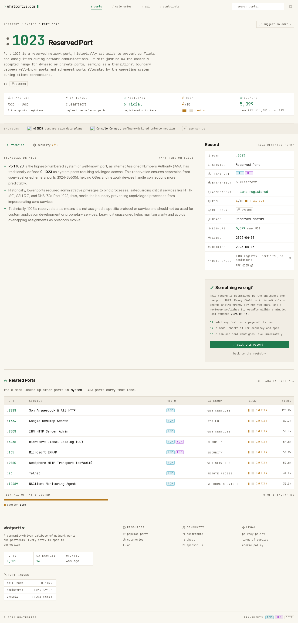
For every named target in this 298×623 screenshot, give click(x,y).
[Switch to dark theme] (290, 6)
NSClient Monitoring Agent (52, 484)
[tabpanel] (99, 189)
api (146, 6)
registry (11, 24)
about (191, 539)
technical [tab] (18, 145)
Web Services (219, 410)
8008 (11, 431)
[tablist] (99, 145)
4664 (11, 421)
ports (96, 6)
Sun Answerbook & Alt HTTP (52, 410)
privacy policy (253, 534)
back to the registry (249, 353)
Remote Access (220, 473)
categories (122, 6)
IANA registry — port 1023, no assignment (259, 258)
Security (215, 442)
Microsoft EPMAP (43, 452)
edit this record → (251, 345)
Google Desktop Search (48, 421)
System (31, 24)
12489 (12, 484)
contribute (169, 6)
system (76, 390)
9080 (11, 463)
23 (9, 473)
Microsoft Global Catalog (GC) (56, 442)
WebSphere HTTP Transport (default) (60, 463)
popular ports (137, 534)
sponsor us (195, 545)
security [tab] (47, 145)
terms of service (255, 539)
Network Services (222, 484)
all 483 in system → (275, 381)
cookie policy (252, 545)
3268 (11, 442)
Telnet (34, 473)
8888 (11, 410)
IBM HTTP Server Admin (48, 431)
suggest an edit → (277, 24)
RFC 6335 (242, 265)
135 (10, 452)
